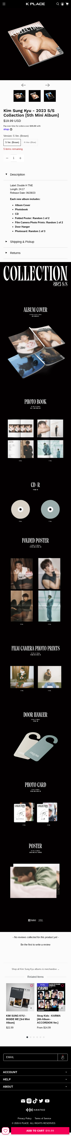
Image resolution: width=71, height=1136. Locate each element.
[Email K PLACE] (23, 1102)
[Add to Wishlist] (5, 1130)
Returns (12, 253)
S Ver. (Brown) (12, 142)
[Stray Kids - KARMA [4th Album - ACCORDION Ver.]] (51, 997)
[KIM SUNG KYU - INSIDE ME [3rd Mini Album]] (20, 997)
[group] (20, 1008)
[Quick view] (31, 1008)
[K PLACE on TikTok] (35, 1102)
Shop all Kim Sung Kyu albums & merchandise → (35, 969)
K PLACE (24, 1123)
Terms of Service (43, 1118)
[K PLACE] (35, 4)
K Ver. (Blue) (30, 142)
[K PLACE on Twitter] (41, 1102)
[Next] (47, 85)
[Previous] (23, 85)
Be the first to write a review (35, 944)
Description (15, 174)
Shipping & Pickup (19, 241)
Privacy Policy (25, 1118)
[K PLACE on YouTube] (47, 1102)
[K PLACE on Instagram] (29, 1102)
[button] (35, 944)
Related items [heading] (35, 976)
